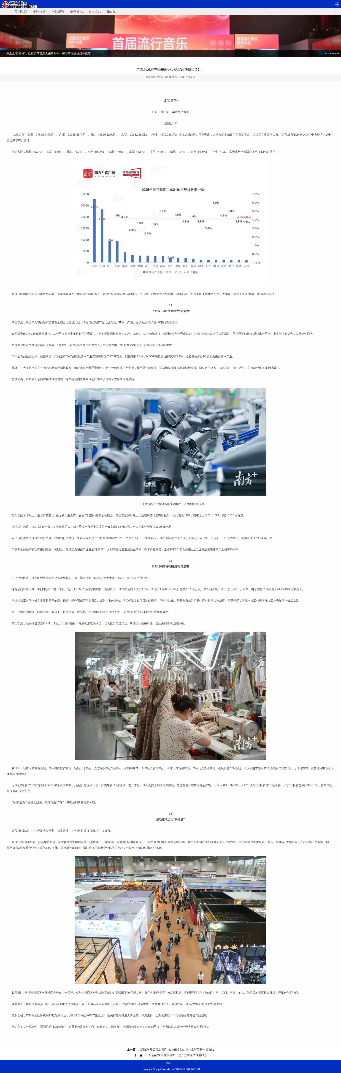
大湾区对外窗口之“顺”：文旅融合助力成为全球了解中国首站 (176, 1049)
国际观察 (58, 11)
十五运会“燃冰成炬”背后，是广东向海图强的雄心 (176, 1055)
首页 (168, 1062)
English (112, 11)
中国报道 (39, 11)
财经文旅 (94, 11)
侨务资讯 (76, 11)
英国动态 (21, 11)
